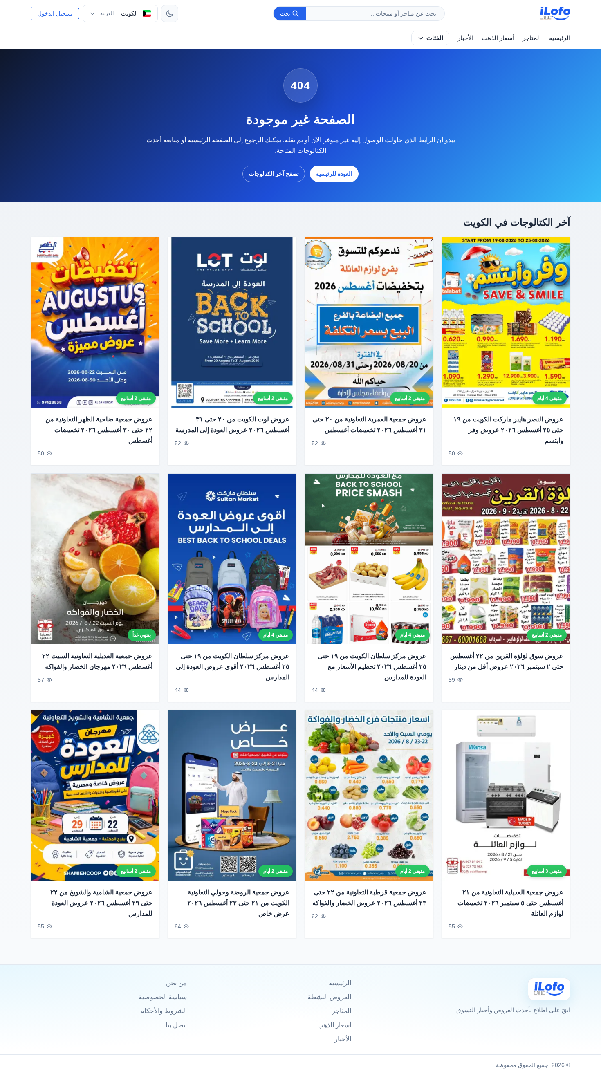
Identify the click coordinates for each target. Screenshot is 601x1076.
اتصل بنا (176, 1025)
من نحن (176, 983)
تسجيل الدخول (55, 13)
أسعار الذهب (498, 37)
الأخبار (465, 37)
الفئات (434, 37)
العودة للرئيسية (334, 173)
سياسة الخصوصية (163, 996)
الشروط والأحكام (163, 1010)
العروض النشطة (329, 996)
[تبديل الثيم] (169, 13)
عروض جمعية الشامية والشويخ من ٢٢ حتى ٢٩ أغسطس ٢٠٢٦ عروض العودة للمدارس (101, 903)
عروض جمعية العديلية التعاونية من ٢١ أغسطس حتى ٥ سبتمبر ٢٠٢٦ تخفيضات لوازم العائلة (510, 903)
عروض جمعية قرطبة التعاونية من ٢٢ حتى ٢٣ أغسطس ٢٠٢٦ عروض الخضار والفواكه (369, 898)
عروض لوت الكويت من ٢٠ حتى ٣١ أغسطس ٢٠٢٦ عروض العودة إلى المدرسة (232, 425)
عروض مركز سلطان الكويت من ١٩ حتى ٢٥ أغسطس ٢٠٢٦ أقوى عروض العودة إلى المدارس (232, 666)
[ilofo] (555, 13)
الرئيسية (559, 37)
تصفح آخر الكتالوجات (274, 173)
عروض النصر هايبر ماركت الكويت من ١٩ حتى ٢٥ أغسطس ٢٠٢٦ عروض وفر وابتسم (508, 430)
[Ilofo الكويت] (549, 989)
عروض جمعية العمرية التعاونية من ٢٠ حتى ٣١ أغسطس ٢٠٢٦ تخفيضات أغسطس (369, 425)
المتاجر (532, 37)
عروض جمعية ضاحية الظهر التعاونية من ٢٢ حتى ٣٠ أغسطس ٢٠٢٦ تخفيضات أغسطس (98, 430)
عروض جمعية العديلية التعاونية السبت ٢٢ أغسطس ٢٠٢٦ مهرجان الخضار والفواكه (97, 661)
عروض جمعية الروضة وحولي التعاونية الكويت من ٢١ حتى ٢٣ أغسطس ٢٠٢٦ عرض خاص (238, 903)
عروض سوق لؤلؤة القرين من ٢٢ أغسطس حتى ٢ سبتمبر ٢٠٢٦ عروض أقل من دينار (506, 661)
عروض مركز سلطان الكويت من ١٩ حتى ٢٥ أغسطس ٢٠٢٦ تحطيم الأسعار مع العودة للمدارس (372, 666)
